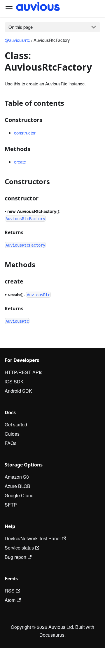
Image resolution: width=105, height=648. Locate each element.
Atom (10, 600)
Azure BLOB (17, 486)
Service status (19, 547)
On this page (20, 27)
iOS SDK (14, 381)
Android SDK (18, 390)
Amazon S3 (17, 476)
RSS (10, 590)
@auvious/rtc (17, 40)
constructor (25, 133)
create (20, 162)
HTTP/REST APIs (23, 372)
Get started (16, 424)
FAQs (10, 443)
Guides (12, 433)
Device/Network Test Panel (33, 538)
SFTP (11, 504)
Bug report (15, 557)
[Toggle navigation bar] (9, 8)
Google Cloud (19, 495)
